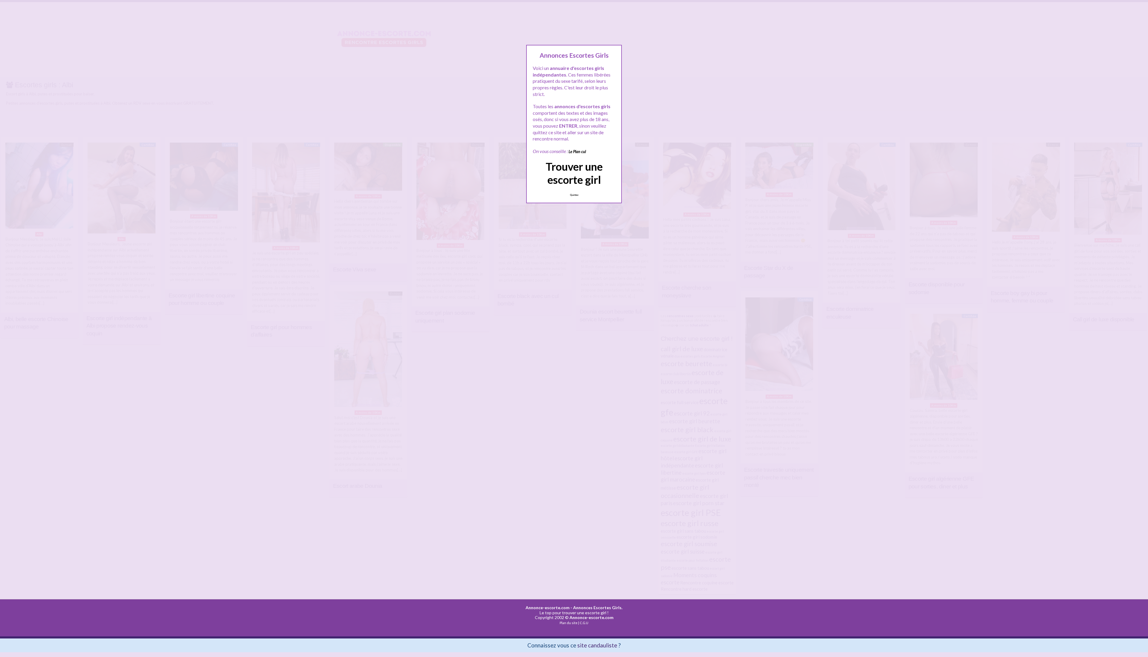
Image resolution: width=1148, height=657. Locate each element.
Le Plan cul (577, 151)
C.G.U (584, 623)
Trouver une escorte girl (574, 173)
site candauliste (597, 645)
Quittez (574, 194)
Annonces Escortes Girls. (597, 607)
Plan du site (569, 623)
